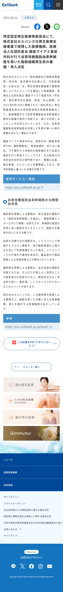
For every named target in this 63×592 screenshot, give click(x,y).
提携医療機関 (10, 472)
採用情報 (8, 484)
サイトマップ (10, 535)
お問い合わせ (39, 5)
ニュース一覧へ (31, 366)
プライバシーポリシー (15, 503)
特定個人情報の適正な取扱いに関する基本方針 (27, 516)
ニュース (8, 459)
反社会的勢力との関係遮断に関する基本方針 (26, 509)
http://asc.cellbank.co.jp (22, 187)
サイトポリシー (12, 496)
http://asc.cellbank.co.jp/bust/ (27, 326)
